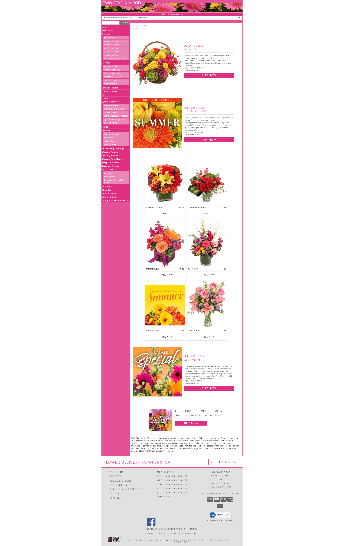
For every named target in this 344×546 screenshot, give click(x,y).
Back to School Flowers (114, 58)
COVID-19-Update (110, 197)
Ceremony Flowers (110, 166)
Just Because (109, 37)
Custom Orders (109, 193)
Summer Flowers (111, 134)
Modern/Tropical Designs (114, 148)
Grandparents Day (112, 69)
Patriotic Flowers (110, 87)
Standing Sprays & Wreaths (116, 116)
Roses (104, 94)
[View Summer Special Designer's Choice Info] (157, 123)
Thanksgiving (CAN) (112, 73)
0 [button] (241, 17)
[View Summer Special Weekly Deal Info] (157, 371)
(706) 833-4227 (143, 17)
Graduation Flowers (112, 55)
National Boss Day (112, 76)
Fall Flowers (109, 137)
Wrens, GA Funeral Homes (159, 529)
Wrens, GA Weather (157, 533)
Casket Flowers (110, 112)
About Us (106, 190)
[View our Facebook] (151, 525)
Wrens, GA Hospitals (187, 529)
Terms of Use (180, 542)
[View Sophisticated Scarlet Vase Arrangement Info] (207, 181)
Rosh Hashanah (111, 66)
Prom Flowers (108, 169)
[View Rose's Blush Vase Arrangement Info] (207, 305)
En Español (107, 186)
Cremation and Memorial (115, 109)
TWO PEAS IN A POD (122, 2)
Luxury (105, 98)
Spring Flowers (110, 144)
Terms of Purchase (218, 540)
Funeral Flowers (111, 105)
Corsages (108, 173)
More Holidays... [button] (111, 83)
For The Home (110, 123)
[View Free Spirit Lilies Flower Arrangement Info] (165, 243)
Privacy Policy (196, 540)
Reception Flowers (110, 162)
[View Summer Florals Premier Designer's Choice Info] (165, 305)
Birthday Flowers (111, 44)
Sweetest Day (110, 80)
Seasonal (106, 130)
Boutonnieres (110, 176)
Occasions (106, 34)
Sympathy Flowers (110, 101)
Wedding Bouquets (111, 155)
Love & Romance (109, 91)
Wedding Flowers (110, 152)
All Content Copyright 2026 (145, 540)
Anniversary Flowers (113, 41)
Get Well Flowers (111, 51)
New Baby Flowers (112, 48)
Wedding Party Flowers (112, 159)
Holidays (106, 62)
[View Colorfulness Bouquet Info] (157, 60)
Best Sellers (107, 30)
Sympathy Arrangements (115, 119)
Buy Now (209, 75)
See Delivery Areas (223, 461)
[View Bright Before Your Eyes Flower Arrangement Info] (165, 181)
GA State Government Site (183, 533)
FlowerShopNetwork (174, 540)
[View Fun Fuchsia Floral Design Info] (207, 243)
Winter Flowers (110, 141)
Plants (105, 127)
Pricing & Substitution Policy (115, 200)
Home (105, 27)
